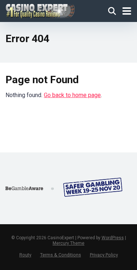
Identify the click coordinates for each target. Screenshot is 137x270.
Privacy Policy (104, 255)
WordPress (113, 237)
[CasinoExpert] (40, 10)
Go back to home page (72, 95)
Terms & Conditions (60, 255)
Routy (25, 255)
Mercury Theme (68, 243)
